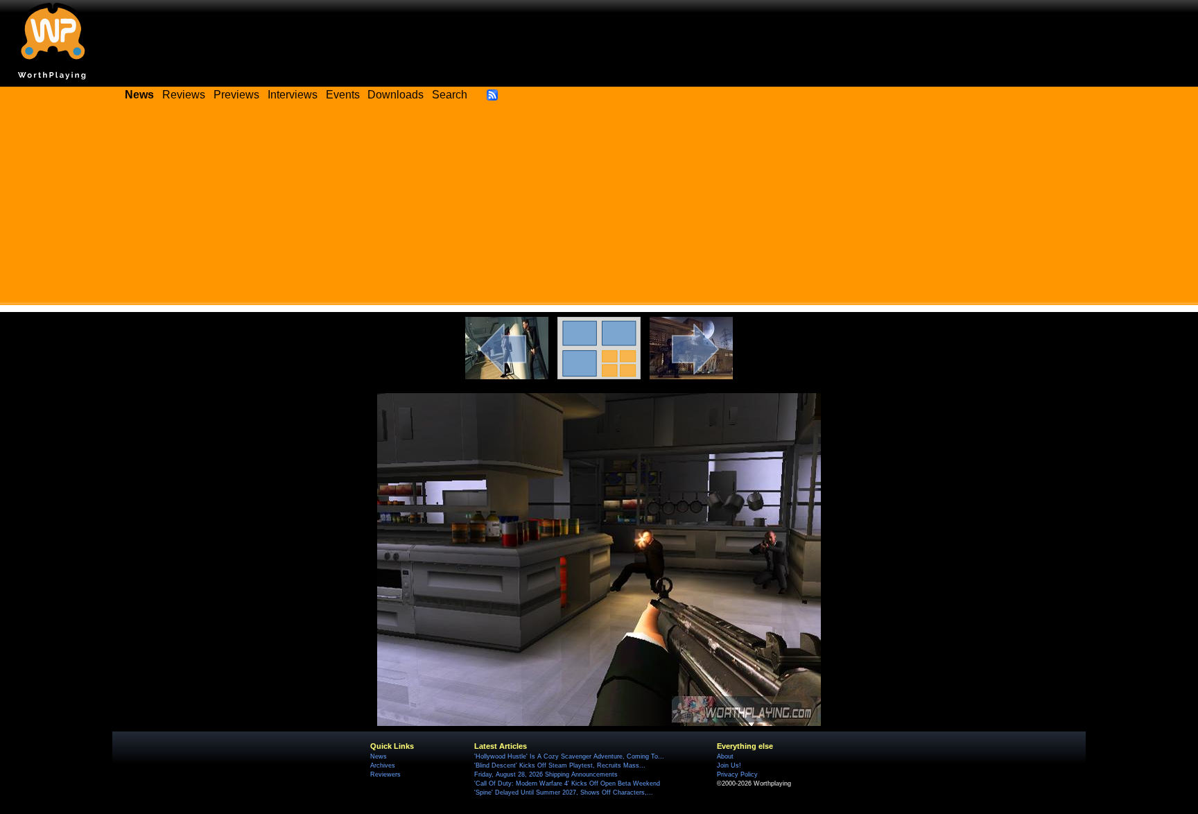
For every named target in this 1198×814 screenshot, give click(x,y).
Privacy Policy (737, 774)
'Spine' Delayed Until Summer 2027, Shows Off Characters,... (563, 792)
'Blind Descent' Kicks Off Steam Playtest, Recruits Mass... (559, 765)
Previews (236, 95)
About (725, 756)
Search (449, 95)
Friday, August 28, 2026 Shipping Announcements (546, 774)
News (378, 756)
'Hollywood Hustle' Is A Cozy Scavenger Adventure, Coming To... (569, 756)
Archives (382, 765)
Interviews (293, 95)
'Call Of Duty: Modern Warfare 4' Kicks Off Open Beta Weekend (567, 783)
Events (343, 95)
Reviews (183, 95)
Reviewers (385, 774)
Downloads (395, 95)
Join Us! (729, 765)
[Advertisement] (599, 208)
